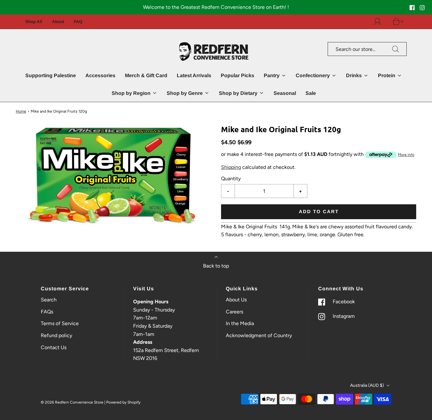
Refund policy (56, 335)
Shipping (231, 167)
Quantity (231, 179)
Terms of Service (60, 323)
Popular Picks (237, 75)
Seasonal (285, 93)
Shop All (33, 21)
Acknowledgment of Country (259, 335)
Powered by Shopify (123, 402)
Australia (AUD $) (367, 385)
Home (21, 111)
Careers (234, 312)
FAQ (78, 21)
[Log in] (381, 21)
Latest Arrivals (194, 75)
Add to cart (319, 211)
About (58, 21)
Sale (310, 93)
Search (49, 300)
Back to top (216, 266)
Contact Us (53, 347)
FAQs (47, 312)
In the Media (240, 323)
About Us (236, 300)
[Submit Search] (396, 49)
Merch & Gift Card (146, 75)
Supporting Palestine (50, 75)
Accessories (100, 75)
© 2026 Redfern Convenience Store (72, 402)
